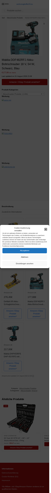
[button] (45, 229)
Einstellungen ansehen (24, 264)
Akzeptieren (24, 251)
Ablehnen (24, 257)
